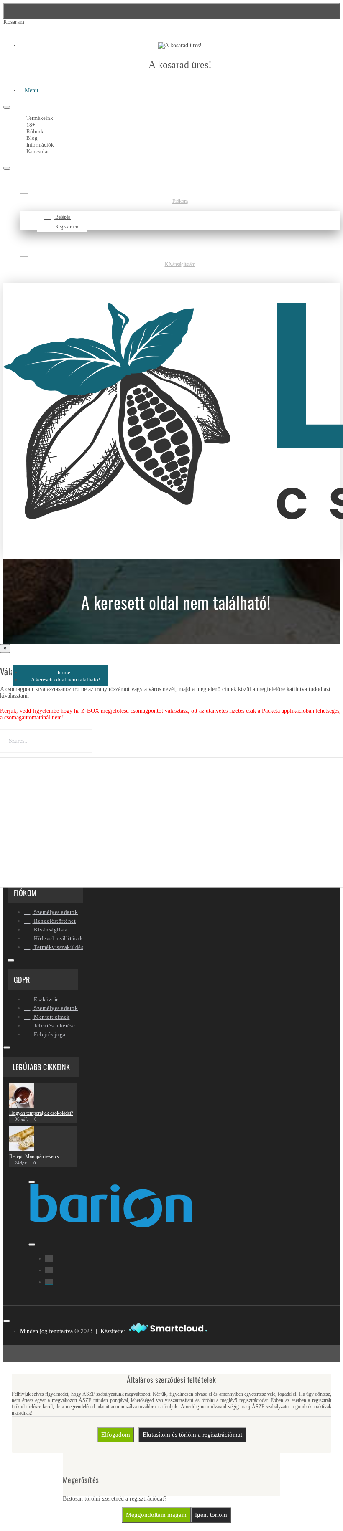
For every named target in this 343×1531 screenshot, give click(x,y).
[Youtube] (49, 1282)
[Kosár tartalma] (13, 552)
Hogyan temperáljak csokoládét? (41, 1113)
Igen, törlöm (211, 1514)
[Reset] (171, 11)
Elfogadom (115, 1434)
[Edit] (6, 107)
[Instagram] (49, 1270)
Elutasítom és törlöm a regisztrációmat (192, 1434)
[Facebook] (49, 1258)
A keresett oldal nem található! (65, 679)
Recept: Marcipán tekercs (34, 1156)
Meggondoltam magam (156, 1514)
